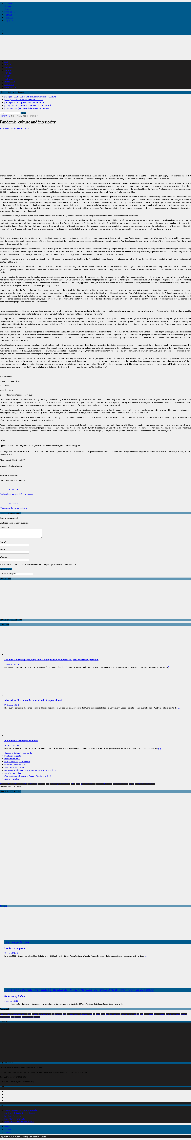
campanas (35, 1014)
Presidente (125, 784)
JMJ (94, 784)
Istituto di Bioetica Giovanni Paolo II (19, 1121)
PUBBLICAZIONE (10, 87)
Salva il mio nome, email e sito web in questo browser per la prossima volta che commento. (39, 564)
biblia (26, 784)
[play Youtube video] (95, 849)
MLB (138, 1014)
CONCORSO (9, 84)
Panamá (109, 784)
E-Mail (2, 549)
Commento (4, 527)
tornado (152, 784)
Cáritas (52, 784)
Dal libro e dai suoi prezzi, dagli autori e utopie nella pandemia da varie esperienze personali (51, 659)
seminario (25, 1017)
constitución (41, 784)
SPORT (7, 76)
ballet (17, 1014)
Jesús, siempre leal (11, 778)
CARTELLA (8, 78)
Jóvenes (98, 784)
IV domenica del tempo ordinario (21, 740)
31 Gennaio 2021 (10, 705)
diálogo (56, 784)
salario (137, 784)
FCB (94, 1014)
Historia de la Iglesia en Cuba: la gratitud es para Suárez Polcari (30, 770)
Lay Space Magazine (12, 1116)
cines (53, 1014)
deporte (73, 1014)
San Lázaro (146, 784)
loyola (134, 1014)
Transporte (36, 1017)
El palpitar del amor (12, 758)
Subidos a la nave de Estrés (15, 767)
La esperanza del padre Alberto (17, 761)
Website (3, 557)
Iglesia (83, 784)
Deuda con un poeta (12, 755)
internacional (89, 784)
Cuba (47, 784)
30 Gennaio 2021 (11, 745)
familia (68, 784)
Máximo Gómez (148, 1014)
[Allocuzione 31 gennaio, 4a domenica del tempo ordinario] (22, 695)
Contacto (8, 1132)
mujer (141, 1014)
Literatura (104, 784)
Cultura (3, 906)
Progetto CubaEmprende (14, 1118)
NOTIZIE (7, 64)
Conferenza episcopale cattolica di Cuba (20, 1110)
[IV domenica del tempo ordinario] (22, 735)
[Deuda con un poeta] (22, 936)
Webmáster (19, 128)
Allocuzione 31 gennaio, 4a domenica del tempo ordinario (33, 700)
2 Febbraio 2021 (10, 664)
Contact (7, 9)
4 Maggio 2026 (10, 1001)
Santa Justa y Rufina (12, 773)
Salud (141, 784)
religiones (131, 784)
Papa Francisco (117, 784)
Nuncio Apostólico (159, 1014)
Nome (2, 541)
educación (62, 784)
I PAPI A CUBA (9, 81)
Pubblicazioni (9, 11)
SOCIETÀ (7, 70)
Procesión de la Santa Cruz (15, 764)
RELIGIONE (8, 67)
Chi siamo (8, 3)
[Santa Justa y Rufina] (22, 983)
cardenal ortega (32, 784)
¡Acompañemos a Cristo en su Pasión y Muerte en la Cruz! (27, 776)
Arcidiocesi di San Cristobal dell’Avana (19, 1113)
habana (73, 784)
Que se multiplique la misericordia (18, 753)
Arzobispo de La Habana (7, 784)
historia (78, 784)
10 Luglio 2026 (10, 953)
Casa (6, 61)
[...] (169, 667)
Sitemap (7, 6)
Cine (49, 1014)
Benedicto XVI (19, 784)
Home (6, 1126)
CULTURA (8, 73)
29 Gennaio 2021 (6, 128)
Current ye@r (6, 573)
